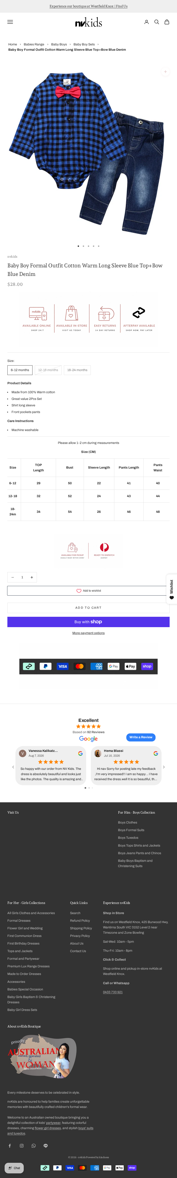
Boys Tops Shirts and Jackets (139, 845)
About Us (76, 943)
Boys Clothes (127, 822)
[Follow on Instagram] (21, 1145)
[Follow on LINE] (45, 1145)
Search (75, 913)
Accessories (16, 981)
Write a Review (141, 737)
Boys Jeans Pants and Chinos (139, 853)
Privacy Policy (80, 936)
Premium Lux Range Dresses (28, 966)
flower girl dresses (48, 1128)
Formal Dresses (18, 920)
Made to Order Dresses (24, 974)
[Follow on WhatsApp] (33, 1145)
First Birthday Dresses (23, 943)
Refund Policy (80, 920)
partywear (53, 1123)
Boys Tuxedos (128, 837)
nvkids (12, 256)
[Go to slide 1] (85, 788)
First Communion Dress (24, 936)
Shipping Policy (81, 928)
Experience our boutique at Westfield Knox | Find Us (88, 6)
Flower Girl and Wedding (25, 928)
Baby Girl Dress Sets (22, 1010)
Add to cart (88, 607)
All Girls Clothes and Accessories (31, 913)
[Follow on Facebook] (9, 1145)
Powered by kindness (97, 1157)
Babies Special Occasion (25, 989)
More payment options (88, 633)
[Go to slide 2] (89, 787)
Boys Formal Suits (131, 830)
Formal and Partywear (23, 958)
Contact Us (78, 951)
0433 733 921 (113, 992)
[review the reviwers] (80, 753)
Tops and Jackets (19, 951)
